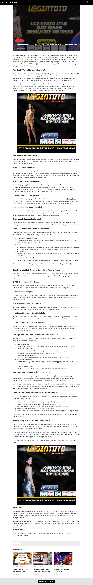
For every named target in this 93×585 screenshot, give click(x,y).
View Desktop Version (47, 581)
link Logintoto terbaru (45, 424)
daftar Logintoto (71, 199)
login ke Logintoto (19, 159)
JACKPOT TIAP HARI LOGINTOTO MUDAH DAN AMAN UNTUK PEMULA (41, 570)
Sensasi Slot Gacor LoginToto (61, 570)
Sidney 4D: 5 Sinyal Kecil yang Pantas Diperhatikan (20, 570)
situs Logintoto (44, 74)
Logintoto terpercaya (40, 338)
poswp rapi (21, 48)
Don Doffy (16, 574)
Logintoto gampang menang (62, 376)
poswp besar (58, 574)
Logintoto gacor (18, 295)
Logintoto (19, 41)
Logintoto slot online (44, 232)
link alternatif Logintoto (21, 511)
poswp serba (37, 574)
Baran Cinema (9, 2)
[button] (90, 2)
